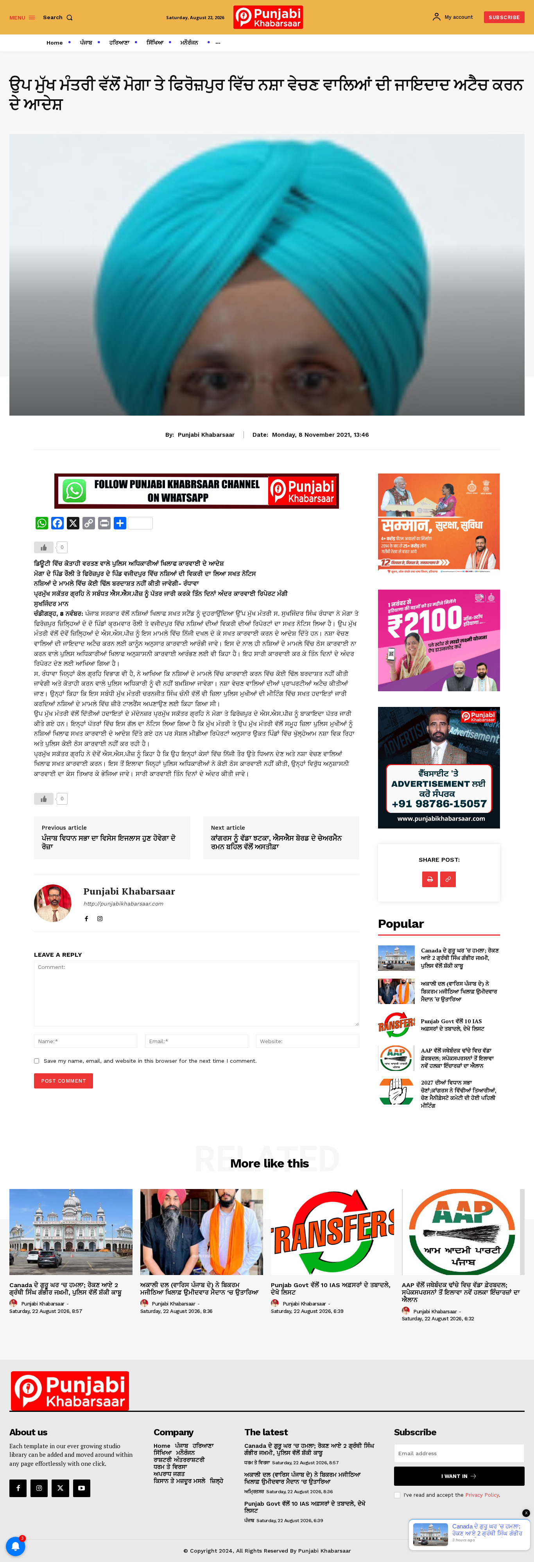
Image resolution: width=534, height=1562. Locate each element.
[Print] (430, 879)
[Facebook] (86, 917)
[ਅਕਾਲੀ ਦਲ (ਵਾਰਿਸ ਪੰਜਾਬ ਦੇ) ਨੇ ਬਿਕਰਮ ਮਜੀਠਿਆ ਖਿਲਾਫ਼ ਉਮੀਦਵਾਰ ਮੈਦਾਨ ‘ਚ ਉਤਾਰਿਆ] (396, 991)
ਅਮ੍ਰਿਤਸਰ (254, 1491)
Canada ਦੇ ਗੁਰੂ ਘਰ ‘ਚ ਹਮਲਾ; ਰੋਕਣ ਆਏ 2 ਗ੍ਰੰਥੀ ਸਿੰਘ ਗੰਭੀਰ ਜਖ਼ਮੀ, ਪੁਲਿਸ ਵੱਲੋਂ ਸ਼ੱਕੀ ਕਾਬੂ (460, 958)
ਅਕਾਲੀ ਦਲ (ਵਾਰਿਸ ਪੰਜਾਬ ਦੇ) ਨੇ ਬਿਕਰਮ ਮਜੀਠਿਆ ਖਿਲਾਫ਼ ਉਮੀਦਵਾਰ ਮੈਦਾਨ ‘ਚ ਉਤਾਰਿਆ (459, 991)
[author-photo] (14, 1303)
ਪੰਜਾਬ (249, 1520)
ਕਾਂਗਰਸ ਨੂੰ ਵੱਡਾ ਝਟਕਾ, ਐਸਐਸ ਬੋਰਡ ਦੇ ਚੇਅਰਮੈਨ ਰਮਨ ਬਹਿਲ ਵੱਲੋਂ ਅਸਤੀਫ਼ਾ (276, 842)
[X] (60, 1488)
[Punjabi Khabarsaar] (53, 903)
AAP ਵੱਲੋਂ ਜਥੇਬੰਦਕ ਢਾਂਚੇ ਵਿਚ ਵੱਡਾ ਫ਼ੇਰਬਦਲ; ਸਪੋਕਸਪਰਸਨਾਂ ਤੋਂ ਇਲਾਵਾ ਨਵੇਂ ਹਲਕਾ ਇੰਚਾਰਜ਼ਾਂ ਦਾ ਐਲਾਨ (457, 1058)
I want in (454, 1476)
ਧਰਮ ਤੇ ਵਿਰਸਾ (257, 1462)
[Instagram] (100, 917)
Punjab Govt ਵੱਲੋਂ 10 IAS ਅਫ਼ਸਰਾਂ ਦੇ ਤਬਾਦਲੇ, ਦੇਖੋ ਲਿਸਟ (452, 1025)
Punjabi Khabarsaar (206, 434)
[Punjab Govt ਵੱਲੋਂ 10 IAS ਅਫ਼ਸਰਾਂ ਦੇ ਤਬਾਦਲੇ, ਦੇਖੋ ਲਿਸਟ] (396, 1024)
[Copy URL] (448, 879)
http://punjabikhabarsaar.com (123, 903)
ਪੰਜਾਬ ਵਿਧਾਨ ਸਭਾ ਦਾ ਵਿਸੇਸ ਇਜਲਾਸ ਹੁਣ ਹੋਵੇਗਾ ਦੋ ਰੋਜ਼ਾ (109, 842)
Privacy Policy (482, 1495)
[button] (59, 17)
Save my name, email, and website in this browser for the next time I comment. (150, 1061)
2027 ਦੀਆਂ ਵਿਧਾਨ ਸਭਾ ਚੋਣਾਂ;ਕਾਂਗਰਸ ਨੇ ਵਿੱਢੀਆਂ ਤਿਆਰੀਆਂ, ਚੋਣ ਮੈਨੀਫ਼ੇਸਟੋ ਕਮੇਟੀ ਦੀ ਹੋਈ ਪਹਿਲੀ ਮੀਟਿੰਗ (458, 1094)
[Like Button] (44, 547)
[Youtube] (81, 1488)
